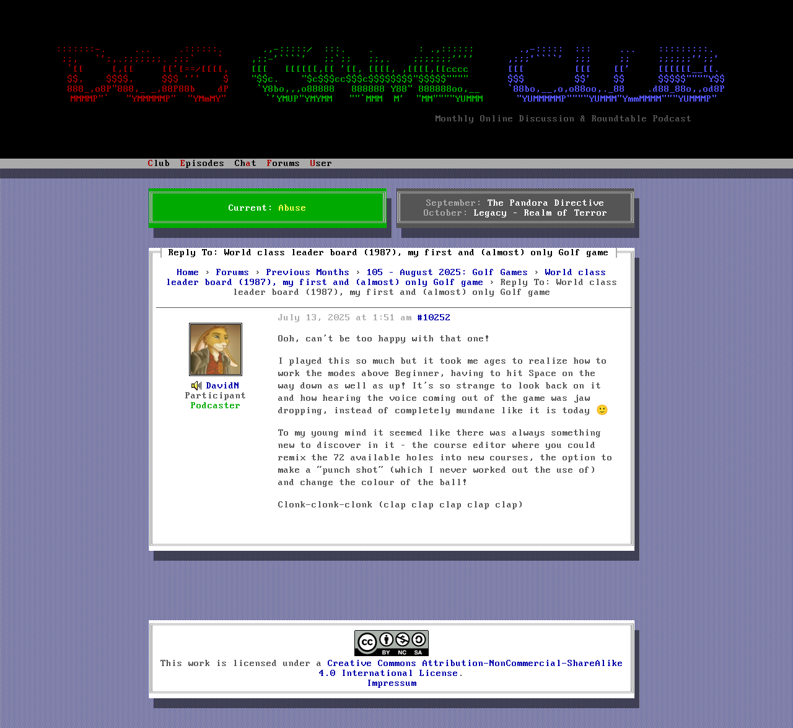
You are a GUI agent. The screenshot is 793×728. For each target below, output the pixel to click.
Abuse (293, 208)
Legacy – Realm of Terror (541, 213)
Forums (233, 273)
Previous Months (308, 273)
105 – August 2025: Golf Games (447, 273)
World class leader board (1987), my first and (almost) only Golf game (386, 277)
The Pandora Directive (546, 203)
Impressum (392, 683)
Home (188, 273)
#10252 (434, 318)
